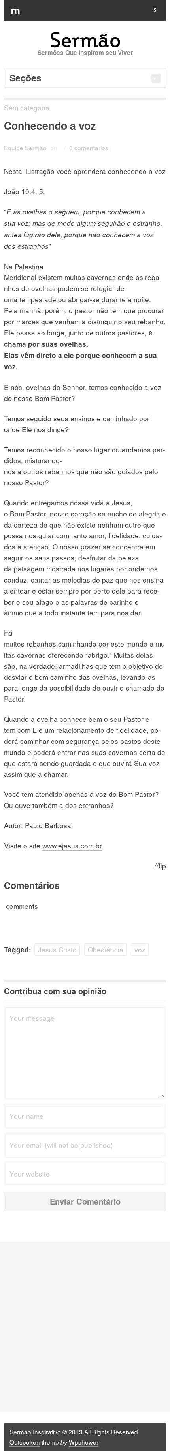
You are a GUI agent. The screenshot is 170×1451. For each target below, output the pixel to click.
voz (139, 949)
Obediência (105, 949)
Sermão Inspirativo (35, 1431)
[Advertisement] (85, 1327)
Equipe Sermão (25, 147)
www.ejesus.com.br (72, 845)
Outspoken (24, 1442)
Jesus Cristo (57, 949)
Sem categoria (26, 107)
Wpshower (83, 1442)
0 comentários (88, 147)
